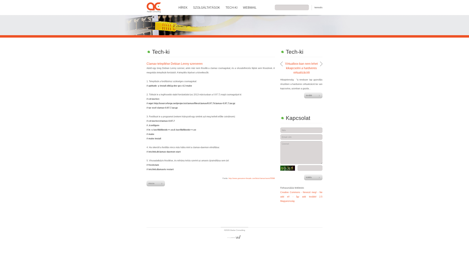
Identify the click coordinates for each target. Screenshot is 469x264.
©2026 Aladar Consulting (234, 230)
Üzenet (285, 144)
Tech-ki (231, 7)
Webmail (249, 7)
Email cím (286, 137)
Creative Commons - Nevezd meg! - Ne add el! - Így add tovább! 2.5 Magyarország (301, 196)
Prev (281, 64)
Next (321, 64)
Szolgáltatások (206, 7)
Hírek (183, 7)
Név (284, 130)
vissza (151, 183)
